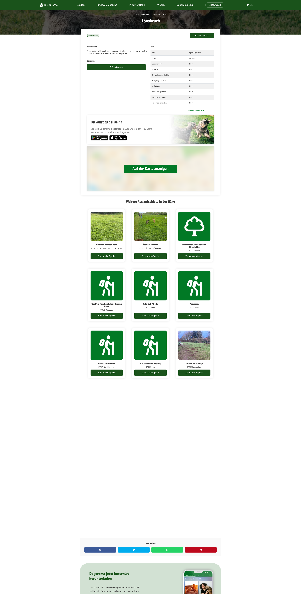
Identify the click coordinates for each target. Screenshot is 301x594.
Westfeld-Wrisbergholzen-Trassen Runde (106, 305)
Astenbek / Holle (150, 304)
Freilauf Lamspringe (194, 363)
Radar (81, 5)
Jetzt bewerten (203, 36)
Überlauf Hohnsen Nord (106, 244)
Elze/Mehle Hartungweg (150, 363)
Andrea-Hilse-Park (106, 363)
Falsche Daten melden (196, 111)
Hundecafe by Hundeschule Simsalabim (194, 245)
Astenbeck (194, 304)
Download (216, 5)
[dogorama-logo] (49, 5)
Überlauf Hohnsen (150, 244)
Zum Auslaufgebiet (107, 256)
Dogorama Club (185, 5)
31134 (164, 14)
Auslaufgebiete (145, 14)
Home (137, 14)
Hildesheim (156, 14)
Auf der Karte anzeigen (150, 169)
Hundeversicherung (106, 5)
